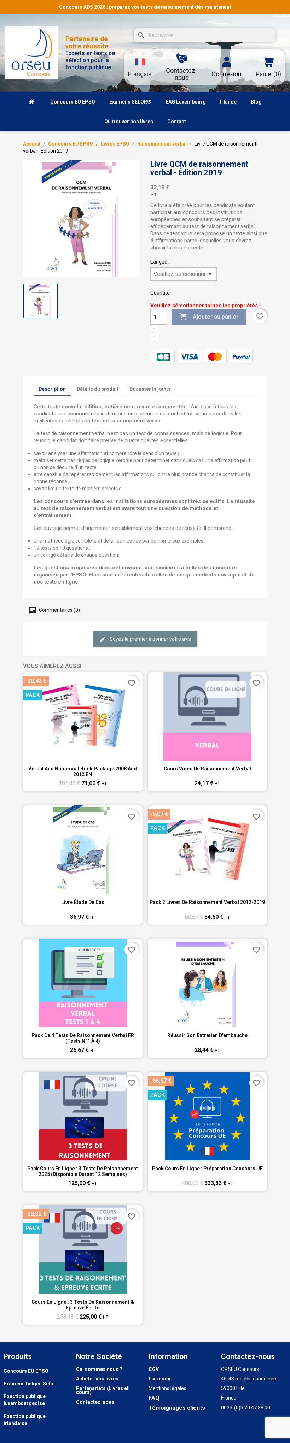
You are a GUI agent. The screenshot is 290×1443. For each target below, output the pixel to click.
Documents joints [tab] (150, 389)
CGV (154, 1369)
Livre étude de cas (82, 902)
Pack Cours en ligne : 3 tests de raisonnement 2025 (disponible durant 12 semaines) (82, 1171)
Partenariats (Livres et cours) (102, 1390)
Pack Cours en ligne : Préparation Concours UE (207, 1168)
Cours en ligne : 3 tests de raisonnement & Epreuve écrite (82, 1305)
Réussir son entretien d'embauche (207, 1035)
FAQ (154, 1398)
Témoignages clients (177, 1407)
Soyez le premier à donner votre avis (150, 639)
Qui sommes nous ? (99, 1369)
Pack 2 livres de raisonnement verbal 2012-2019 (207, 902)
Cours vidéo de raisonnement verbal (207, 768)
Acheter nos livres (97, 1379)
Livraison (159, 1379)
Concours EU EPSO (26, 1371)
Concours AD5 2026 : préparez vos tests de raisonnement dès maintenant (145, 7)
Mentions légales (167, 1388)
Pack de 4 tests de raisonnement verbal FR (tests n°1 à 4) (82, 1038)
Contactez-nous (95, 1402)
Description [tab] (52, 389)
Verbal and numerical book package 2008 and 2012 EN (82, 771)
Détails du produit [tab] (97, 389)
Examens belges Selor (30, 1383)
